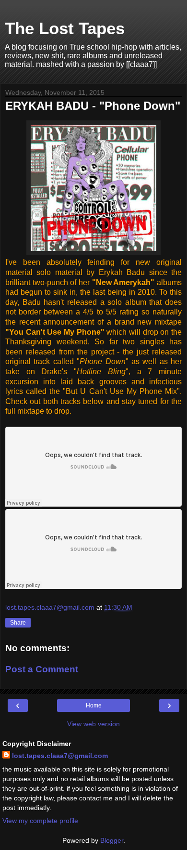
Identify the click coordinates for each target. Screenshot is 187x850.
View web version (93, 724)
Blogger (111, 840)
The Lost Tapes (65, 28)
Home (94, 705)
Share (18, 622)
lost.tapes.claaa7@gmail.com (60, 755)
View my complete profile (40, 820)
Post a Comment (41, 669)
